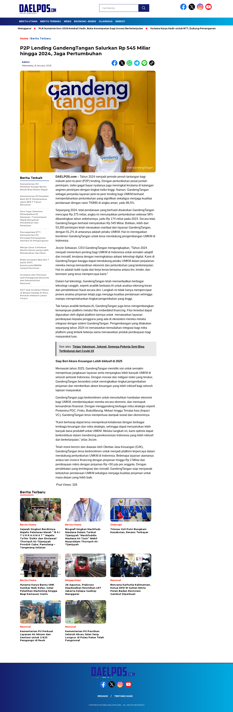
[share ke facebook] (115, 65)
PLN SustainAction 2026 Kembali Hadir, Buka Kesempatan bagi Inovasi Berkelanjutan (74, 28)
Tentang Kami (123, 696)
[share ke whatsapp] (130, 65)
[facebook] (184, 9)
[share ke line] (145, 65)
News (67, 21)
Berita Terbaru (50, 21)
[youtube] (209, 9)
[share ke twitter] (123, 65)
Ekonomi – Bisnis (85, 21)
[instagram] (201, 9)
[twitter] (192, 9)
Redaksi (103, 696)
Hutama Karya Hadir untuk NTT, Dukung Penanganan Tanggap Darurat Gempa (182, 28)
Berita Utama (28, 21)
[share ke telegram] (137, 65)
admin (26, 62)
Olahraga (105, 21)
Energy (120, 21)
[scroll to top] (223, 706)
